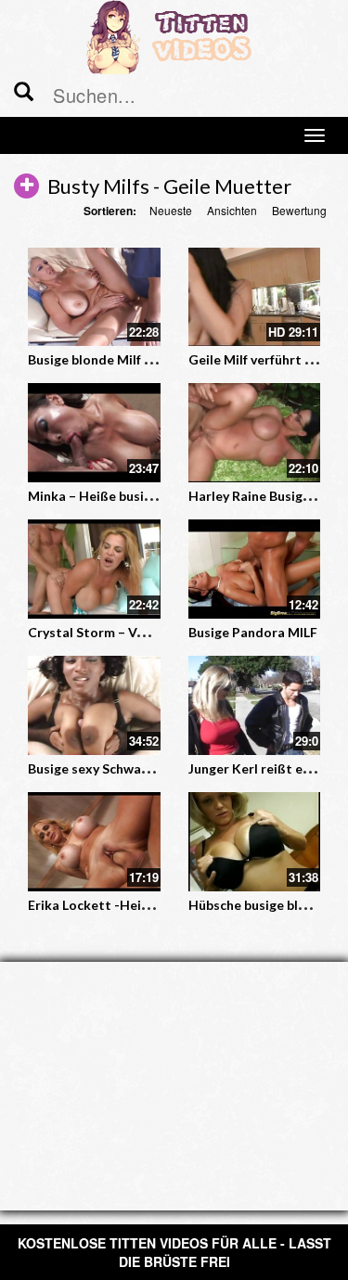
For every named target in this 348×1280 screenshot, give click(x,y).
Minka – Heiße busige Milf (107, 496)
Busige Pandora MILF (252, 632)
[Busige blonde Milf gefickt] (94, 297)
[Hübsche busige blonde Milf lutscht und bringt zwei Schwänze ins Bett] (254, 841)
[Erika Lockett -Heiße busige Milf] (94, 841)
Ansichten (232, 210)
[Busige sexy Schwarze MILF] (94, 705)
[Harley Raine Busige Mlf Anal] (254, 432)
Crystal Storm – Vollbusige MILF (126, 632)
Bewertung (299, 210)
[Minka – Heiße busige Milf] (94, 432)
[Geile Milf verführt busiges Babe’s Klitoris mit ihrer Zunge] (254, 297)
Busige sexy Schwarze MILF (110, 768)
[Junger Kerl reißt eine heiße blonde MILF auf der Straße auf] (254, 705)
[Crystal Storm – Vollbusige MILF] (94, 569)
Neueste (170, 210)
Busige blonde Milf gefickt (107, 359)
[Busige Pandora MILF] (254, 569)
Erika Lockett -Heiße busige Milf (127, 905)
